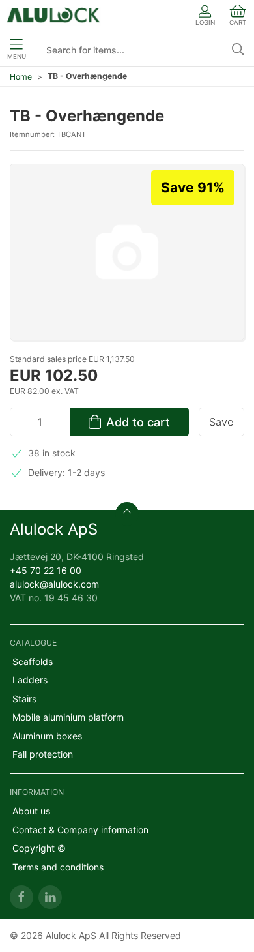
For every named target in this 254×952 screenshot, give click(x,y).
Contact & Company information (80, 829)
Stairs (24, 698)
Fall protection (42, 754)
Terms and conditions (58, 866)
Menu (16, 56)
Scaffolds (32, 661)
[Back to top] (127, 514)
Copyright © (39, 848)
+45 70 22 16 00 (45, 570)
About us (31, 810)
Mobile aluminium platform (68, 716)
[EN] (53, 16)
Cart (237, 22)
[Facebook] (21, 897)
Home (21, 77)
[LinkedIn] (50, 897)
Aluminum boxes (47, 735)
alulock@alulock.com (54, 583)
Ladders (30, 679)
